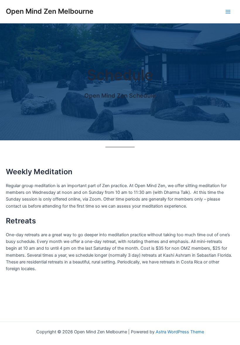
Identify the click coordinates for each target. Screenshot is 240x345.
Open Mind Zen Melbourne (49, 11)
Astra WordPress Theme (180, 331)
